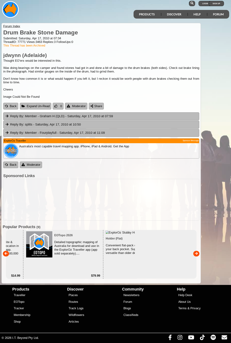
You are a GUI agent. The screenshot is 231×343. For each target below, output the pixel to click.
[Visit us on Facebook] (170, 338)
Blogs (127, 308)
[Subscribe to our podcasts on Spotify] (213, 338)
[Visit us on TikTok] (202, 338)
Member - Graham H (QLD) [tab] (61, 116)
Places (73, 295)
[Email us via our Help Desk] (224, 338)
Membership (22, 315)
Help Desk (185, 295)
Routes (73, 302)
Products (147, 14)
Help (197, 14)
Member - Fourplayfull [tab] (57, 133)
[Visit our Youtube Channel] (191, 338)
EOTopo (19, 302)
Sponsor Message (191, 140)
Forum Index (11, 26)
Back (13, 106)
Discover (174, 14)
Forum (218, 14)
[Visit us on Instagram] (180, 338)
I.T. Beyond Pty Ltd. (25, 338)
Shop (17, 321)
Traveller (19, 295)
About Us (184, 302)
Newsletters (131, 295)
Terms (182, 308)
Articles (74, 321)
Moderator (79, 106)
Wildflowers (76, 315)
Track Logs (76, 308)
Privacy (195, 308)
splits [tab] (45, 124)
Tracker (19, 308)
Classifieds (130, 315)
